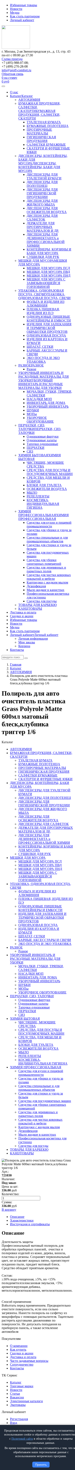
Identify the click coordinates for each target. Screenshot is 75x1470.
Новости (16, 9)
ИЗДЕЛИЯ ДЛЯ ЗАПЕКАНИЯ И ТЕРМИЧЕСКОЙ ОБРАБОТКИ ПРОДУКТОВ (49, 327)
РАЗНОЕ (24, 365)
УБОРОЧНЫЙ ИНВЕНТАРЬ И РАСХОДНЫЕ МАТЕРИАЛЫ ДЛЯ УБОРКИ (43, 376)
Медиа (14, 12)
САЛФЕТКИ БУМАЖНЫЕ (46, 144)
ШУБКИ (33, 410)
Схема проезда (12, 59)
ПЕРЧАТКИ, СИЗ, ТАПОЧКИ (31, 427)
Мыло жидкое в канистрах (45, 590)
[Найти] (26, 658)
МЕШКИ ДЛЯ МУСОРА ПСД (48, 268)
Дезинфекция (36, 586)
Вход (13, 1422)
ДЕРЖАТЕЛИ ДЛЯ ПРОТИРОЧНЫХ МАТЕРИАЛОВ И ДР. (43, 226)
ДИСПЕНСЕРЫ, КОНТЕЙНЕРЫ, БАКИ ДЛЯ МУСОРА (39, 167)
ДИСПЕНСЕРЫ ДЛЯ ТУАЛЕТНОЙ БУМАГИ (44, 176)
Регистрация (19, 1419)
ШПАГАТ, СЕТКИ (40, 346)
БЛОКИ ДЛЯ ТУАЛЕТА (44, 485)
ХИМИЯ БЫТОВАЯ (33, 455)
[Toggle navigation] (3, 86)
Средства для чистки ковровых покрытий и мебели (49, 576)
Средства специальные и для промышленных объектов (47, 539)
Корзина (24, 646)
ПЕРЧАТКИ (35, 447)
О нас (14, 92)
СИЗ (30, 451)
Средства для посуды (42, 601)
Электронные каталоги (26, 1401)
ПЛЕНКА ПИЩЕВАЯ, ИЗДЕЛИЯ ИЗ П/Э (43, 311)
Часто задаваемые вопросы (29, 1361)
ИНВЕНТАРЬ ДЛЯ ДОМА (46, 403)
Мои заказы (26, 642)
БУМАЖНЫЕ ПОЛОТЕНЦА (48, 126)
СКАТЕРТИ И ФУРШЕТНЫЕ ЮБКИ (45, 779)
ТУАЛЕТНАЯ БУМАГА (44, 122)
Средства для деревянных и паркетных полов (46, 569)
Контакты (17, 650)
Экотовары (18, 1405)
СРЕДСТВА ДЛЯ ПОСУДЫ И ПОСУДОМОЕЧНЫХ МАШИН (50, 472)
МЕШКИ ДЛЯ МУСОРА (36, 260)
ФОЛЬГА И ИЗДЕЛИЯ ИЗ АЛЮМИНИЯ (45, 303)
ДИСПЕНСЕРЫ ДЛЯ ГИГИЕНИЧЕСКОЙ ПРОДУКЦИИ (42, 193)
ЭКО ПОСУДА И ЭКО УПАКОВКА (43, 359)
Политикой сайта (22, 1438)
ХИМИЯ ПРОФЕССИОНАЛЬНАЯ (37, 513)
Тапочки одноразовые (42, 444)
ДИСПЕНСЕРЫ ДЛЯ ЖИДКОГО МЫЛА (42, 202)
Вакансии (17, 1397)
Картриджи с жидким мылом (47, 582)
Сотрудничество (21, 1364)
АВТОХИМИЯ (29, 99)
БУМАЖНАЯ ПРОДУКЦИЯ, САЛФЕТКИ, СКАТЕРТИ (39, 114)
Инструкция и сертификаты (30, 1224)
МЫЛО (32, 492)
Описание (17, 1216)
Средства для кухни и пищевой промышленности (49, 524)
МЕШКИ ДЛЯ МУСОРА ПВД (48, 272)
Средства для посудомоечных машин (44, 1101)
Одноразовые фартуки (43, 436)
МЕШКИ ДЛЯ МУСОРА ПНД (48, 275)
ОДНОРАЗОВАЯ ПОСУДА (46, 335)
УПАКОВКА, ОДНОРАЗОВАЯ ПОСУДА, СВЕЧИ (41, 292)
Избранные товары (23, 5)
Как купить (18, 1349)
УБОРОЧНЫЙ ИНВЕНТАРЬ (48, 406)
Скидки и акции (21, 616)
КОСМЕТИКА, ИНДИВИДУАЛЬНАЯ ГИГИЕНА (43, 503)
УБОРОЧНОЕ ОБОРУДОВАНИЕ (40, 419)
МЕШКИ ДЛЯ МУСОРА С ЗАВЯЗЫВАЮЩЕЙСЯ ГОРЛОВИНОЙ (46, 283)
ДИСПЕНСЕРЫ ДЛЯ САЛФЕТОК (42, 217)
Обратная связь (12, 74)
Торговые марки (21, 1386)
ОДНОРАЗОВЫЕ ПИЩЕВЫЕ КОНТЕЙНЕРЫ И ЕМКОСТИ (49, 318)
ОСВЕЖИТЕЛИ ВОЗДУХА (47, 489)
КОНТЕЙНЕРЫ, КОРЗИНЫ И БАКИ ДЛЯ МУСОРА (49, 251)
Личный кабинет (22, 20)
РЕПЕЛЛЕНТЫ (38, 496)
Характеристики (22, 1220)
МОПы (32, 414)
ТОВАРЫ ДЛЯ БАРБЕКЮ (37, 605)
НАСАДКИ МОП (39, 399)
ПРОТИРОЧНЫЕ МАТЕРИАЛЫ (39, 131)
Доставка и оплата (23, 612)
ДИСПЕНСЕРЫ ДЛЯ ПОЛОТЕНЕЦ (42, 184)
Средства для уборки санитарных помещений (44, 561)
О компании (19, 1346)
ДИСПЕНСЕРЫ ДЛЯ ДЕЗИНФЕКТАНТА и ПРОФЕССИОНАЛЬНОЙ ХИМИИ (46, 240)
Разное (31, 369)
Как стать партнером (25, 16)
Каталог (15, 96)
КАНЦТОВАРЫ (30, 608)
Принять (41, 1464)
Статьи (15, 1393)
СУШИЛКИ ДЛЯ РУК (43, 257)
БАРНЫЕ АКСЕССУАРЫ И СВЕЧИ (44, 940)
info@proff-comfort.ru (16, 70)
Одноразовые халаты (42, 440)
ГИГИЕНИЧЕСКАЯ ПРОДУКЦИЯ (41, 139)
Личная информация (33, 638)
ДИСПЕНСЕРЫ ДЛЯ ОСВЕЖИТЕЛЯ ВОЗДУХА (47, 210)
